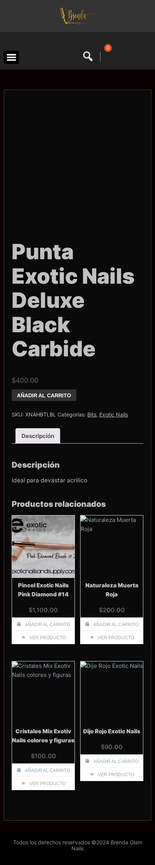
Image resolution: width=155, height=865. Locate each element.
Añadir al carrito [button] (47, 624)
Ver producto (47, 637)
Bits (91, 414)
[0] (106, 56)
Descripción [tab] (37, 435)
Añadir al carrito (44, 395)
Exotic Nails (113, 414)
